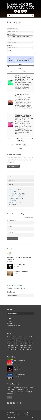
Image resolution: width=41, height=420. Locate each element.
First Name (10, 226)
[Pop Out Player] (9, 398)
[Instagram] (22, 11)
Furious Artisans (13, 189)
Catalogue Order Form (13, 325)
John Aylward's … (18, 367)
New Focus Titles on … (20, 360)
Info (11, 184)
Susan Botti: (21, 271)
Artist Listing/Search (16, 285)
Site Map (9, 323)
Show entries (20, 66)
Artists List (10, 321)
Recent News (11, 357)
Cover (10, 71)
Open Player (14, 166)
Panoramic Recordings (15, 198)
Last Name (10, 232)
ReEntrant (12, 200)
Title (24, 71)
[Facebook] (15, 11)
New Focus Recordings (15, 194)
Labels (11, 177)
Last (20, 148)
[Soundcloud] (25, 11)
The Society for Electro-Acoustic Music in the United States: (24, 78)
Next (29, 144)
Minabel (11, 192)
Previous (18, 144)
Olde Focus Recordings (15, 196)
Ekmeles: (19, 264)
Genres (12, 180)
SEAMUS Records (14, 202)
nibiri (32, 417)
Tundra (11, 204)
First (12, 144)
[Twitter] (18, 11)
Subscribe (13, 239)
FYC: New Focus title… (20, 374)
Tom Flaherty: (22, 95)
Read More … (28, 349)
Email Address (11, 220)
